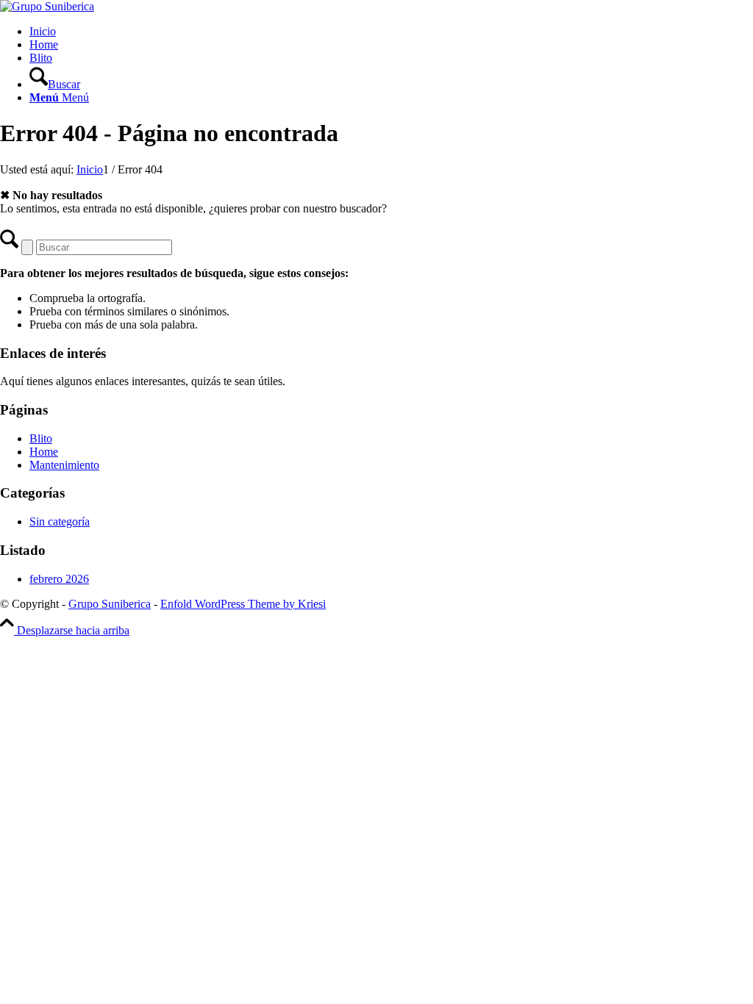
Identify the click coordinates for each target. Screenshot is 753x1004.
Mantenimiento (64, 465)
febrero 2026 (59, 579)
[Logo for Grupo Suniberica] (47, 6)
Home (43, 44)
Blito (40, 57)
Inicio (42, 31)
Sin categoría (59, 521)
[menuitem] (391, 78)
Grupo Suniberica (109, 604)
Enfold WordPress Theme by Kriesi (243, 604)
